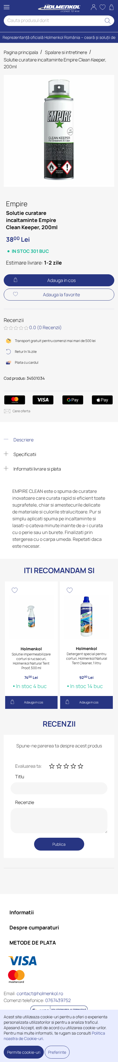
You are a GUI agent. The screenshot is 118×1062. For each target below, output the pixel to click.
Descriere (23, 440)
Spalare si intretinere (66, 52)
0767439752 (58, 1000)
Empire (16, 203)
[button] (94, 8)
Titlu (19, 776)
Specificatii (24, 454)
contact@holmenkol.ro (40, 993)
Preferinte (57, 1052)
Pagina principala (21, 52)
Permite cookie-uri (23, 1052)
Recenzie (24, 802)
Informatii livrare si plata (37, 469)
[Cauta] (107, 20)
